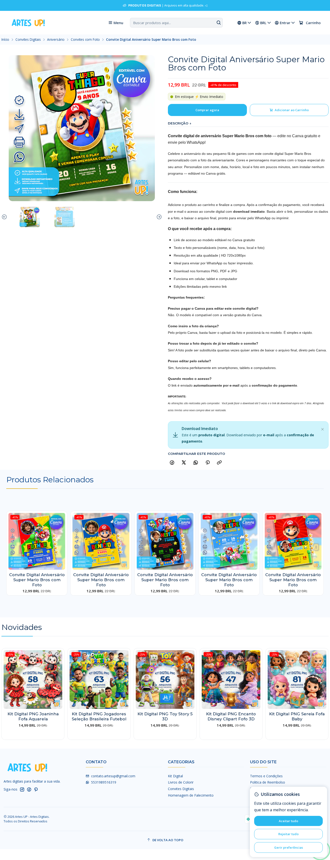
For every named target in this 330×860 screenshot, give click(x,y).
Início (5, 39)
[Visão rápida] (61, 546)
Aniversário (56, 39)
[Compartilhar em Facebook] (172, 462)
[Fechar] (322, 428)
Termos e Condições (266, 776)
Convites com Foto (85, 39)
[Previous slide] (5, 217)
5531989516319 (103, 782)
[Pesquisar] (219, 22)
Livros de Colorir (181, 782)
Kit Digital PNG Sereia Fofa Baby (297, 716)
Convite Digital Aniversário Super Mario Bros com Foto (37, 579)
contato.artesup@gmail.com (113, 776)
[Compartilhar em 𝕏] (184, 462)
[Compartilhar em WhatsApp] (196, 462)
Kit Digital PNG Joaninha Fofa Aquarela (33, 716)
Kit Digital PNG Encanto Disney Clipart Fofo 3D (231, 716)
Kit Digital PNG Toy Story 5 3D (165, 716)
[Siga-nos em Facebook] (29, 789)
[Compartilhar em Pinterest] (207, 462)
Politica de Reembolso (267, 782)
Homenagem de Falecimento (191, 795)
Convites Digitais (28, 39)
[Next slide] (158, 217)
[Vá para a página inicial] (27, 23)
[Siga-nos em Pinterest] (36, 789)
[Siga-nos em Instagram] (22, 789)
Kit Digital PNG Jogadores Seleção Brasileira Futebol (99, 716)
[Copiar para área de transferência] (219, 462)
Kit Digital (175, 776)
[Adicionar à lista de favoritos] (61, 534)
